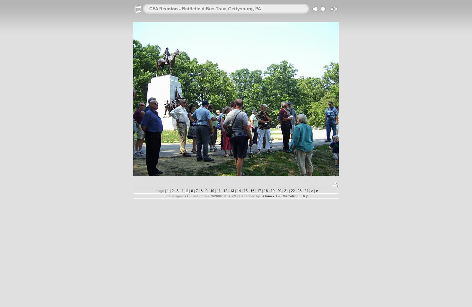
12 (225, 191)
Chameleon (290, 196)
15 (246, 191)
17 (259, 191)
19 (272, 191)
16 (252, 191)
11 (219, 191)
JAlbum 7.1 (269, 196)
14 (239, 191)
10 (212, 191)
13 (232, 191)
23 (299, 191)
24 (306, 191)
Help (305, 196)
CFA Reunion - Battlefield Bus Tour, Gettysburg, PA (205, 8)
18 (266, 191)
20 (279, 191)
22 (293, 191)
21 (286, 191)
